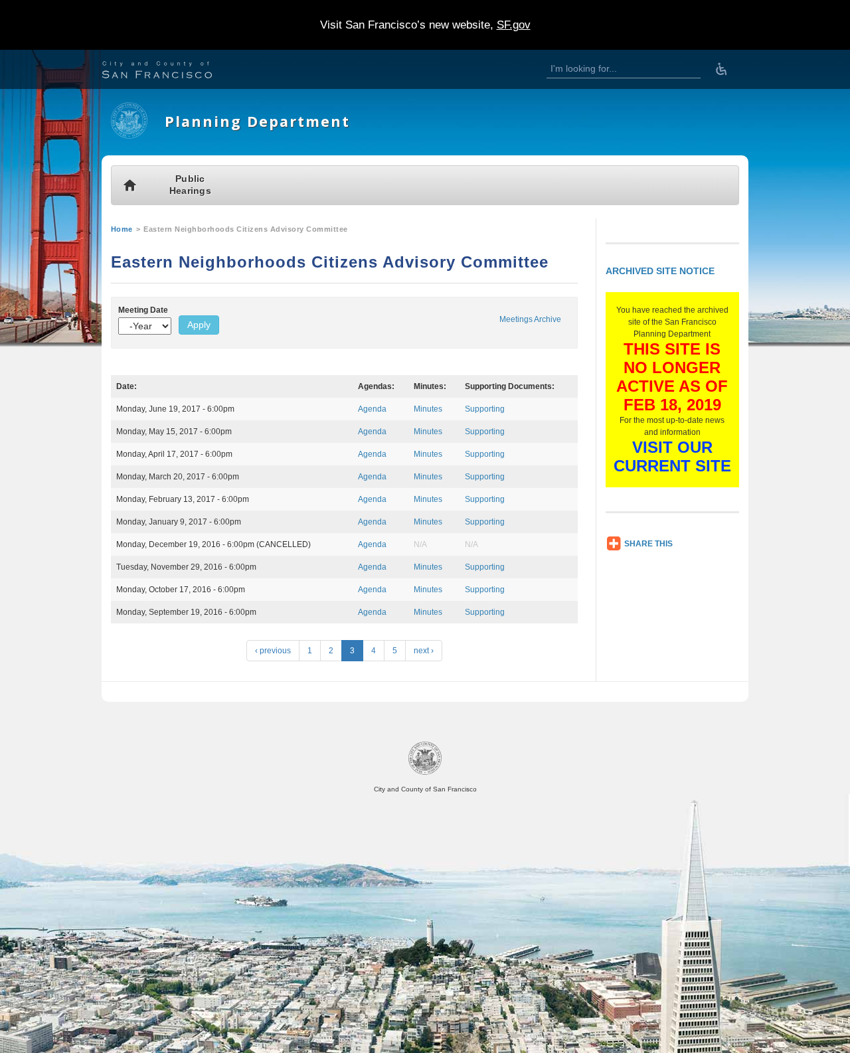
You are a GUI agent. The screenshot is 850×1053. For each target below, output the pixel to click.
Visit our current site (672, 456)
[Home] (129, 136)
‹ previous (273, 650)
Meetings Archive (530, 319)
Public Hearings (190, 185)
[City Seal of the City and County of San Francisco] (425, 772)
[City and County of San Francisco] (173, 71)
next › (424, 650)
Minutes (428, 409)
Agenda (372, 409)
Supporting (485, 409)
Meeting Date (143, 310)
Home (122, 229)
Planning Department (257, 121)
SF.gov (514, 25)
